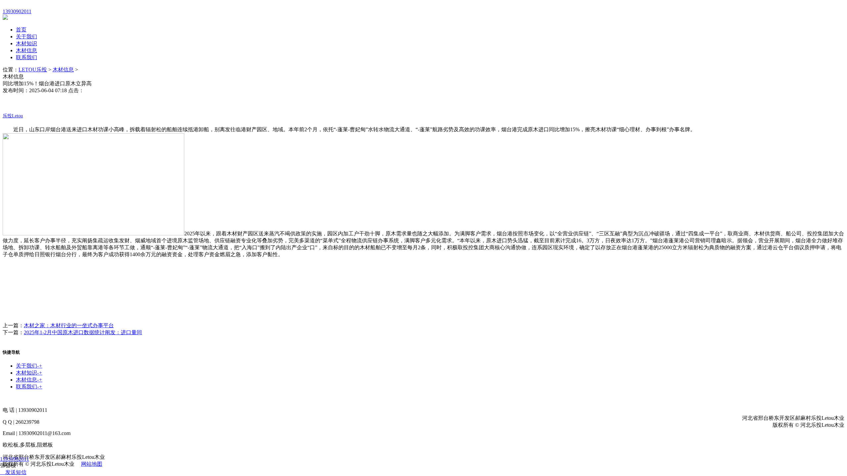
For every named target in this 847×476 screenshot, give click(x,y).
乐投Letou (13, 115)
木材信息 (26, 50)
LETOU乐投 (33, 69)
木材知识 (26, 43)
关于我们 (26, 36)
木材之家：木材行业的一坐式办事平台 (69, 325)
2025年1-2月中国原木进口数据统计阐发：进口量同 (83, 332)
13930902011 (14, 459)
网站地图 (91, 464)
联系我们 (26, 57)
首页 (21, 29)
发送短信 (15, 472)
